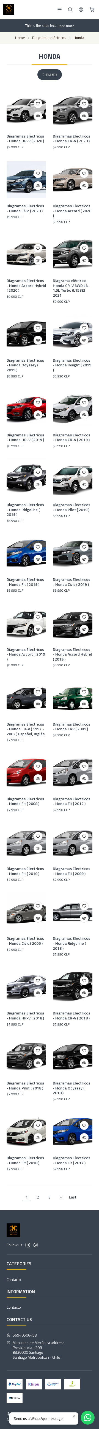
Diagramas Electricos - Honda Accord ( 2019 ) (26, 654)
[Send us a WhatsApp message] (88, 1418)
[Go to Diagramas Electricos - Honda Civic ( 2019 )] (72, 553)
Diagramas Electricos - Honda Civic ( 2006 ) (25, 941)
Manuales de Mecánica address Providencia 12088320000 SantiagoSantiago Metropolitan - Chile (39, 1350)
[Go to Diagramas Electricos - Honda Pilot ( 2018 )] (26, 1057)
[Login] (81, 9)
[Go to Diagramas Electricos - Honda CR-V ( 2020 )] (72, 110)
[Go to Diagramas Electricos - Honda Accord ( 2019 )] (26, 623)
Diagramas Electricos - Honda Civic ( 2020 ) (25, 208)
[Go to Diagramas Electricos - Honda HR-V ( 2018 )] (26, 987)
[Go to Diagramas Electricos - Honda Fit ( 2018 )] (26, 1131)
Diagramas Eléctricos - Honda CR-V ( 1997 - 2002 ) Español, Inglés (26, 729)
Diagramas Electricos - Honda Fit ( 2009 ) (71, 871)
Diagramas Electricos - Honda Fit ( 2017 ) (71, 1160)
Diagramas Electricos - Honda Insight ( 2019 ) (72, 365)
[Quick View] (38, 116)
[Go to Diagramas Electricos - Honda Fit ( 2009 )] (72, 842)
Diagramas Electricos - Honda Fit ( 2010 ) (25, 871)
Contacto (14, 1279)
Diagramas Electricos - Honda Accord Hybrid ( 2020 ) (26, 285)
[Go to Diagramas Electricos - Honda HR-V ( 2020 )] (26, 110)
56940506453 (25, 1335)
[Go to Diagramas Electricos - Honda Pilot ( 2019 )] (72, 478)
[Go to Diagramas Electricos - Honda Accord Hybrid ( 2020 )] (26, 254)
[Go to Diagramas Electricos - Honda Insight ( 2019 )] (72, 334)
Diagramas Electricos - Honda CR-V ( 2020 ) (71, 138)
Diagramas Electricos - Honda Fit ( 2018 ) (25, 1160)
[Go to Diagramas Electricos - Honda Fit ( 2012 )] (72, 773)
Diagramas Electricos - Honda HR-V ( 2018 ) (25, 1015)
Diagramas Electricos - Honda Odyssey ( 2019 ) (25, 365)
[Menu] (59, 9)
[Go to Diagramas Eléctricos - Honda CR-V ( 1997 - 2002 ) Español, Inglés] (26, 698)
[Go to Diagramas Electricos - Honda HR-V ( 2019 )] (26, 409)
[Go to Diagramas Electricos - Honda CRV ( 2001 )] (72, 698)
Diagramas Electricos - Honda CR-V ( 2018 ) (71, 1015)
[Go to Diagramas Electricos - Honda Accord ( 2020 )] (72, 180)
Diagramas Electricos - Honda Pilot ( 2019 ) (71, 507)
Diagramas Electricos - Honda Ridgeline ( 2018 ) (71, 943)
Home (20, 38)
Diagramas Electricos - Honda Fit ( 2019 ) (25, 582)
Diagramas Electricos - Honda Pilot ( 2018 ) (25, 1085)
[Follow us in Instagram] (28, 1245)
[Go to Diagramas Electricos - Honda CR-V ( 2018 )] (72, 987)
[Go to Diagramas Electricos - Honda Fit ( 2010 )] (26, 842)
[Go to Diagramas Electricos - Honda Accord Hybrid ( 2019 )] (72, 623)
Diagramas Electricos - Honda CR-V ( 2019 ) (71, 437)
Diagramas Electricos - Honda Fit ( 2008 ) (25, 801)
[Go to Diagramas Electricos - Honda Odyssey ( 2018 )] (72, 1057)
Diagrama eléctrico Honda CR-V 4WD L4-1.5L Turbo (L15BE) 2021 (71, 288)
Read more (65, 26)
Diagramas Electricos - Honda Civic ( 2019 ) (71, 582)
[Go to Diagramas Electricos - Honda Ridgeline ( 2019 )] (26, 478)
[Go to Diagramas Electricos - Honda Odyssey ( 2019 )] (26, 334)
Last (72, 1197)
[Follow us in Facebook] (35, 1245)
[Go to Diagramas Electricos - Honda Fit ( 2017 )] (72, 1131)
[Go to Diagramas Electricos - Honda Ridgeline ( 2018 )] (72, 912)
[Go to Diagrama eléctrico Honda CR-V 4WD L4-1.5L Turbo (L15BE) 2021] (72, 254)
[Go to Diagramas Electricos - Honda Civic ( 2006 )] (26, 912)
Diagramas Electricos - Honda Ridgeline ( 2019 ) (25, 509)
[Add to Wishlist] (38, 103)
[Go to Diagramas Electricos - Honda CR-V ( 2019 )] (72, 409)
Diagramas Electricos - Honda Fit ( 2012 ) (71, 801)
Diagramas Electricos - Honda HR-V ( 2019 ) (25, 437)
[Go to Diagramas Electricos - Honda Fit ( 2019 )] (26, 553)
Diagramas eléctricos (49, 38)
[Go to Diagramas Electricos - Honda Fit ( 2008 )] (26, 773)
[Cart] (92, 9)
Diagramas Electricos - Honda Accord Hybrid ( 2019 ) (72, 654)
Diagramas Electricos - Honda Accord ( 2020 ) (72, 210)
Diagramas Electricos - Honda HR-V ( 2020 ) (25, 138)
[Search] (70, 9)
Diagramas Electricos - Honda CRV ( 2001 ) (71, 726)
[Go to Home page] (8, 9)
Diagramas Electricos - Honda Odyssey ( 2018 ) (71, 1088)
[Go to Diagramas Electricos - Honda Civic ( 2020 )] (26, 180)
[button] (49, 74)
